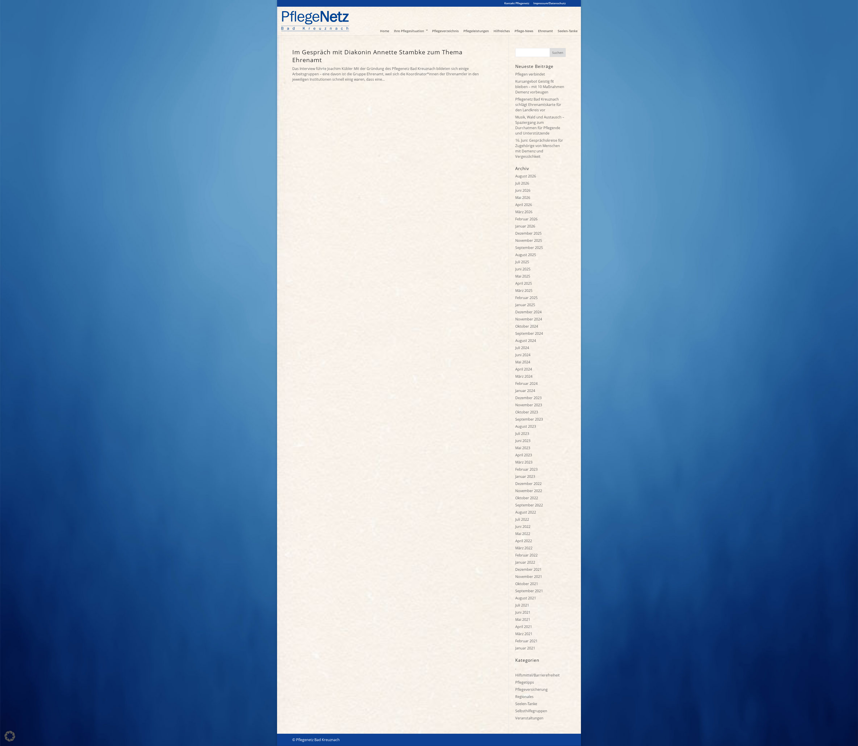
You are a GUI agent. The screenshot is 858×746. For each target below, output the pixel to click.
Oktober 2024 (526, 326)
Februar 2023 (526, 469)
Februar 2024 (526, 383)
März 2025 (523, 290)
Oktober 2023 (526, 412)
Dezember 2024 (528, 312)
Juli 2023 (522, 433)
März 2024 (523, 376)
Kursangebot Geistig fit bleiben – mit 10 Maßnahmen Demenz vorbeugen (539, 87)
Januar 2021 (525, 648)
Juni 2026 (522, 190)
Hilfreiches (502, 31)
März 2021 (523, 633)
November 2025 (528, 240)
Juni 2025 (522, 269)
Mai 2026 (522, 197)
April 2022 (523, 540)
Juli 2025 (522, 261)
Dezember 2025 (528, 233)
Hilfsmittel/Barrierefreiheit (537, 675)
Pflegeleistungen (476, 31)
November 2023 (528, 405)
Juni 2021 (522, 612)
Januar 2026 (525, 226)
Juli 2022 (522, 519)
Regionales (524, 696)
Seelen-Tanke (568, 31)
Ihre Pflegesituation (409, 31)
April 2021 (523, 626)
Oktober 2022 (526, 497)
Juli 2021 (522, 605)
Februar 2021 (526, 641)
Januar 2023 (525, 476)
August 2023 (525, 426)
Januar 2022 (525, 562)
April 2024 (523, 369)
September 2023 (529, 419)
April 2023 (523, 455)
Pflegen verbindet (530, 74)
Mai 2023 (522, 447)
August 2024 (525, 340)
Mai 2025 (522, 276)
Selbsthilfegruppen (531, 710)
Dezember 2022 (528, 483)
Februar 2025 (526, 297)
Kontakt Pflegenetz (516, 3)
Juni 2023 (522, 440)
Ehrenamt (545, 31)
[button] (10, 736)
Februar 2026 (526, 219)
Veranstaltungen (529, 718)
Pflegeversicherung (531, 689)
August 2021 (525, 598)
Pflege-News (524, 31)
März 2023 (523, 462)
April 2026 (523, 204)
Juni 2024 (522, 354)
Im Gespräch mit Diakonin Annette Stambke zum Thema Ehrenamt (377, 56)
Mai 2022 (522, 533)
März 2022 (523, 548)
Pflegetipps (524, 682)
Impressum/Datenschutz (549, 3)
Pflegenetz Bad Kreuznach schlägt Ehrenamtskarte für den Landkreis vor (538, 104)
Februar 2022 (526, 555)
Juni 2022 (522, 526)
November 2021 (528, 576)
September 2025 (529, 247)
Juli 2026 (522, 183)
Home (384, 31)
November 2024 (528, 319)
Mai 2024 (522, 362)
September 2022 (529, 505)
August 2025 (525, 254)
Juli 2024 (522, 347)
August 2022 (525, 512)
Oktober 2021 (526, 583)
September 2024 (529, 333)
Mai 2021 (522, 619)
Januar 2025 (525, 304)
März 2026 (523, 211)
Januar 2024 (525, 390)
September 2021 (529, 590)
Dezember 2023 (528, 397)
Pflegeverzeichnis (445, 31)
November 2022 (528, 490)
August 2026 (525, 176)
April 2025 (523, 283)
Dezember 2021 (528, 569)
